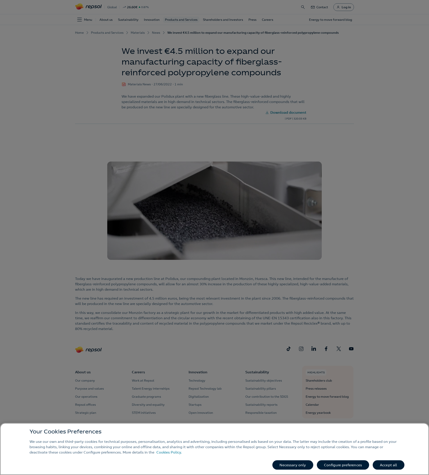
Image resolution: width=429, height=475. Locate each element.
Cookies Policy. (169, 452)
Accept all (388, 465)
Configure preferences (343, 465)
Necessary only (293, 465)
